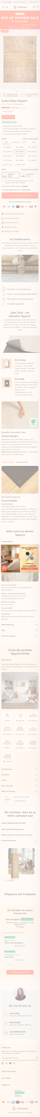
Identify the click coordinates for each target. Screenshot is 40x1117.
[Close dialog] (38, 546)
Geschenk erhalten (29, 568)
